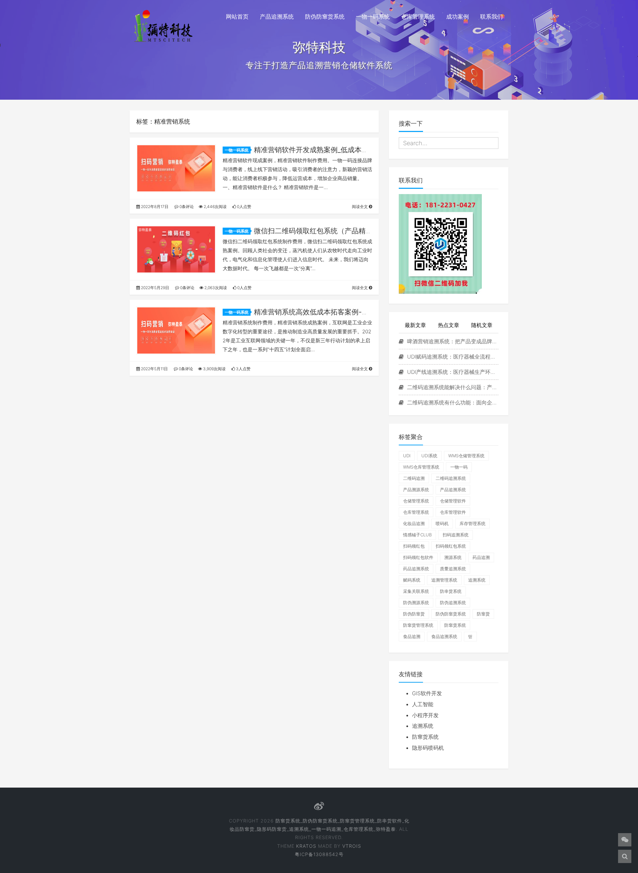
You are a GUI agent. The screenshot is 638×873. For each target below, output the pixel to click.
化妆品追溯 (414, 523)
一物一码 (459, 467)
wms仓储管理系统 (466, 455)
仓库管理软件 (453, 512)
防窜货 (483, 613)
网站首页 (237, 16)
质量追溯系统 (453, 568)
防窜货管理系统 (418, 625)
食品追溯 (411, 636)
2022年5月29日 (154, 287)
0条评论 (186, 206)
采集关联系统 (416, 591)
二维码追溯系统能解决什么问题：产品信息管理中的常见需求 (451, 387)
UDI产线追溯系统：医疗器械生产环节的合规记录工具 (451, 372)
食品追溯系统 (444, 636)
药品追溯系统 (416, 568)
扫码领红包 (414, 546)
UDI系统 (429, 455)
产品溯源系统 (416, 489)
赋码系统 (411, 580)
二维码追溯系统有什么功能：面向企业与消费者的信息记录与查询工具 (451, 402)
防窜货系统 (455, 625)
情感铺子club (417, 534)
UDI (406, 455)
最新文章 (415, 325)
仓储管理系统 (416, 500)
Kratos (306, 846)
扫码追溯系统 (456, 534)
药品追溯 (481, 557)
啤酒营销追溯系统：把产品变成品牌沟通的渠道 (451, 341)
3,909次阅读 (214, 368)
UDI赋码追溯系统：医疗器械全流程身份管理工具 (451, 356)
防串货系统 (451, 591)
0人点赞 (243, 206)
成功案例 (457, 16)
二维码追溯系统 (451, 478)
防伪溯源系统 (416, 602)
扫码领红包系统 (451, 546)
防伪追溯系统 (453, 602)
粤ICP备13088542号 (319, 854)
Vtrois (351, 846)
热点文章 (448, 325)
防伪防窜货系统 (325, 16)
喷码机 (442, 523)
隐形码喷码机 (428, 747)
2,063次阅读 (215, 287)
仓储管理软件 (453, 500)
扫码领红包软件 (418, 557)
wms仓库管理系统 (421, 467)
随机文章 (481, 325)
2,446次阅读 (215, 206)
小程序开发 (425, 715)
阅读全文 (360, 206)
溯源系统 (453, 557)
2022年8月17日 (154, 206)
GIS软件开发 (427, 693)
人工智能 (422, 704)
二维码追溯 (414, 478)
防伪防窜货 (414, 613)
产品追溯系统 (277, 16)
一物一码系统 (373, 16)
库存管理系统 (472, 523)
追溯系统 (476, 580)
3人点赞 (243, 368)
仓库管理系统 (418, 16)
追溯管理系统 (444, 580)
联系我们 (491, 16)
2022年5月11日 (154, 368)
